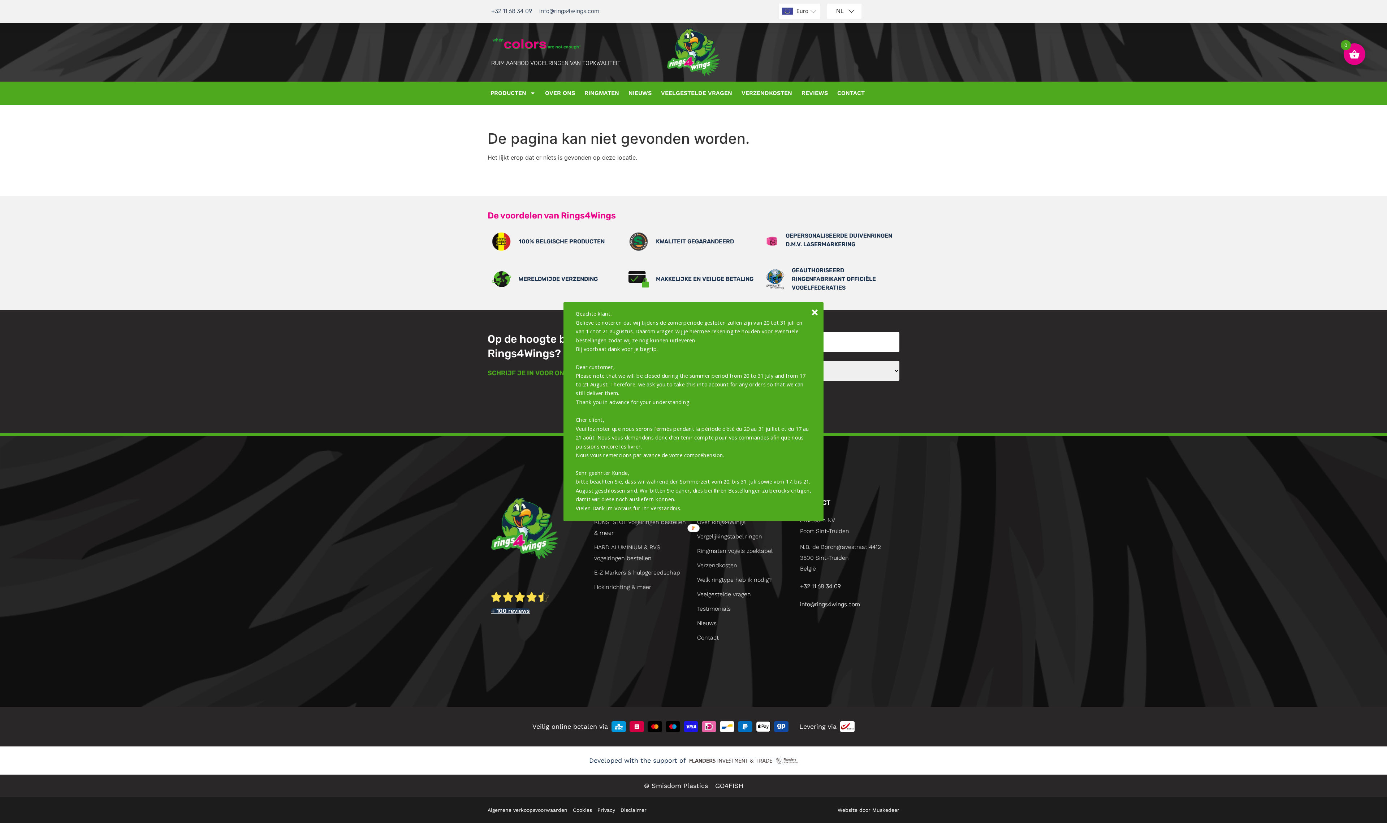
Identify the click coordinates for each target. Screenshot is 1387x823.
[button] (694, 410)
